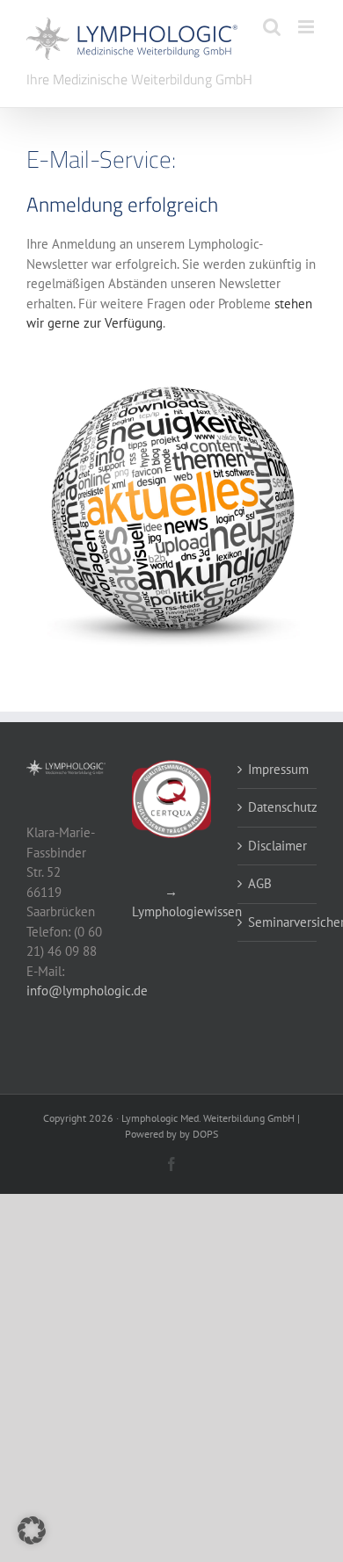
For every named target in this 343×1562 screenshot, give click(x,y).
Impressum (278, 769)
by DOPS (198, 1133)
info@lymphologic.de (87, 990)
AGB (260, 883)
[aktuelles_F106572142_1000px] (171, 375)
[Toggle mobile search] (272, 27)
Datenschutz (278, 807)
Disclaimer (277, 845)
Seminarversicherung (278, 922)
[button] (31, 1530)
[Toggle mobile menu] (307, 27)
